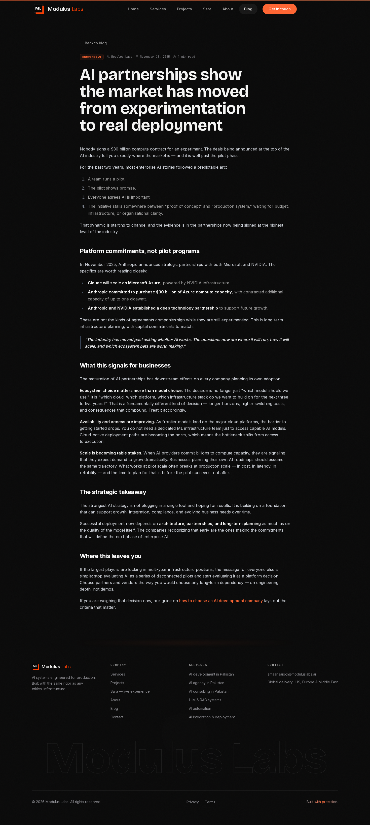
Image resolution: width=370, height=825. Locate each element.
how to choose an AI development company (221, 600)
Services (158, 9)
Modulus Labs (121, 57)
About (228, 9)
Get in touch (280, 9)
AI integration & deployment (212, 717)
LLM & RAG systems (205, 700)
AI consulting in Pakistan (209, 691)
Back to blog (96, 43)
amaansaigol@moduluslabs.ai (292, 674)
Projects (184, 9)
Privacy (193, 802)
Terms (210, 802)
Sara (207, 9)
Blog (248, 9)
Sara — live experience (130, 691)
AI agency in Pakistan (206, 683)
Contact (116, 717)
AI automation (200, 708)
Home (133, 9)
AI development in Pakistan (211, 674)
